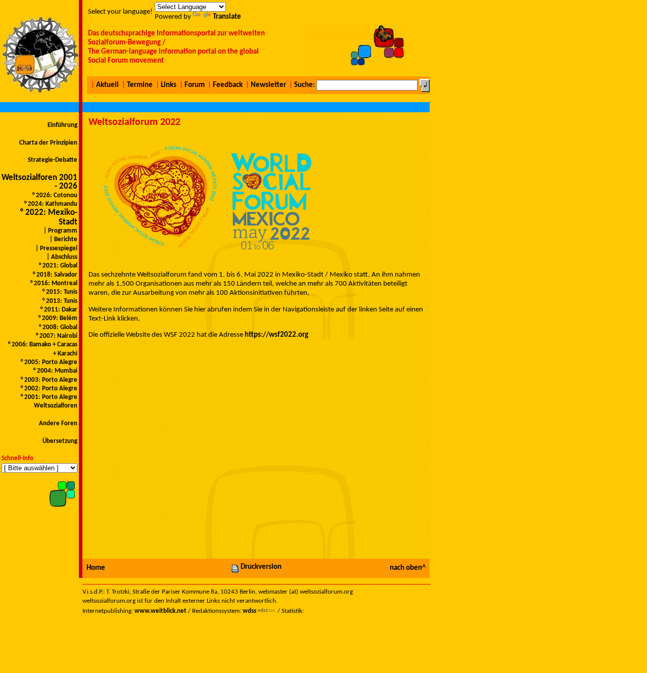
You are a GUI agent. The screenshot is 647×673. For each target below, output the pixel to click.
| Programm (59, 231)
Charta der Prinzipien (48, 143)
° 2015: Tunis (59, 292)
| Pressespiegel (55, 248)
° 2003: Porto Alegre (48, 380)
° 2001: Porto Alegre (48, 397)
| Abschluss (61, 257)
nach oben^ (408, 568)
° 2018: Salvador (54, 275)
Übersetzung (59, 441)
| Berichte (62, 239)
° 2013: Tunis (59, 301)
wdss (249, 611)
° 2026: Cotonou (54, 195)
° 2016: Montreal (53, 283)
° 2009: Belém (57, 318)
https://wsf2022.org (276, 335)
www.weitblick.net (160, 611)
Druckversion (261, 567)
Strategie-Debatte (52, 160)
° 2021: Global (57, 265)
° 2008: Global (57, 327)
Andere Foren (58, 423)
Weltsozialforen (55, 405)
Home (95, 568)
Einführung (62, 125)
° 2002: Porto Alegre (48, 388)
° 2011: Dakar (58, 309)
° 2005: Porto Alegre (48, 362)
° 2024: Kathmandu (50, 204)
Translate (227, 17)
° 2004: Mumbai (54, 371)
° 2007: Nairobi (55, 336)
